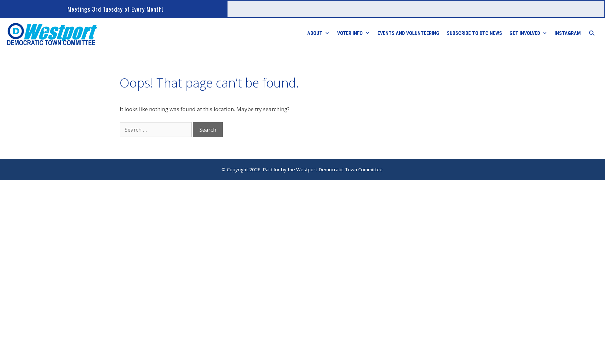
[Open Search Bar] (592, 33)
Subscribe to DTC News (474, 33)
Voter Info (350, 33)
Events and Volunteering (408, 33)
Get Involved (525, 33)
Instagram (568, 33)
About (314, 33)
